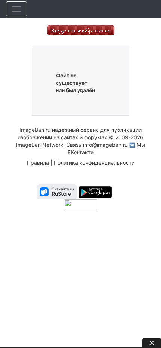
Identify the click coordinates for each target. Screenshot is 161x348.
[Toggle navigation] (16, 8)
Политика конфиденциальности (94, 162)
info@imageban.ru (105, 145)
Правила (38, 162)
